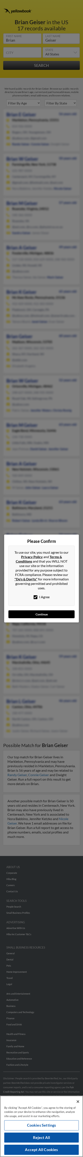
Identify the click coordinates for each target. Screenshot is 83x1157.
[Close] (78, 1101)
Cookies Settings (41, 1125)
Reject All (41, 1137)
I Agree (44, 597)
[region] (41, 1126)
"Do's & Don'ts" (25, 579)
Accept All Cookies (41, 1149)
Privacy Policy (32, 557)
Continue (42, 614)
